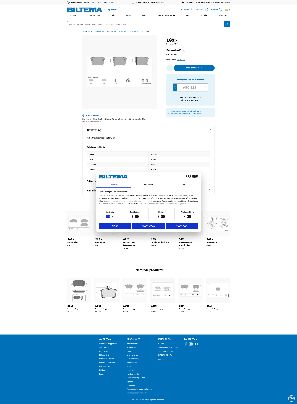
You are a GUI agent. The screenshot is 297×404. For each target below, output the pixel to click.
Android (161, 359)
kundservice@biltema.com (168, 347)
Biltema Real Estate (106, 359)
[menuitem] (73, 15)
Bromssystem (111, 31)
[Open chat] (291, 398)
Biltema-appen (165, 355)
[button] (227, 9)
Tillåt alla (181, 226)
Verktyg (223, 15)
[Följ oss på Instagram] (191, 344)
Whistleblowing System (136, 377)
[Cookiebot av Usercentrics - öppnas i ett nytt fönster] (188, 176)
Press (129, 366)
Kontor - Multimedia (166, 15)
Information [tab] (148, 184)
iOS (159, 363)
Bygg (188, 15)
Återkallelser (132, 362)
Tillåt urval (148, 226)
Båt (113, 15)
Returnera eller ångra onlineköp (139, 389)
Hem (143, 15)
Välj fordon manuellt (190, 100)
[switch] (135, 216)
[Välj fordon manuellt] (210, 112)
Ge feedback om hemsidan (137, 393)
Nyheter (130, 381)
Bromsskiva (100, 242)
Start (84, 31)
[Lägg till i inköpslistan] (169, 68)
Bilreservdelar (100, 31)
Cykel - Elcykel (94, 15)
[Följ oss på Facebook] (186, 344)
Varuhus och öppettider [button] (108, 343)
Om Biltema (105, 339)
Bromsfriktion (123, 31)
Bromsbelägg (134, 31)
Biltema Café (104, 355)
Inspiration (131, 385)
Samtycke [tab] (114, 184)
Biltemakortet (132, 355)
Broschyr (102, 374)
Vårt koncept (104, 347)
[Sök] (227, 24)
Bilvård (204, 15)
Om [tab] (183, 184)
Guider (129, 351)
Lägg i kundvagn (192, 68)
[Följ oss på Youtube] (196, 345)
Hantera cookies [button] (133, 374)
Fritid (128, 15)
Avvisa (115, 226)
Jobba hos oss (132, 343)
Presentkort (131, 347)
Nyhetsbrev (103, 351)
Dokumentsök (104, 366)
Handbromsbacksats (160, 242)
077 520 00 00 (163, 343)
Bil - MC (73, 15)
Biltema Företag (133, 359)
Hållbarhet (103, 370)
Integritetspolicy (133, 370)
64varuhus (181, 59)
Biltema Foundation (107, 362)
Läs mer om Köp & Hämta (90, 122)
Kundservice (133, 339)
